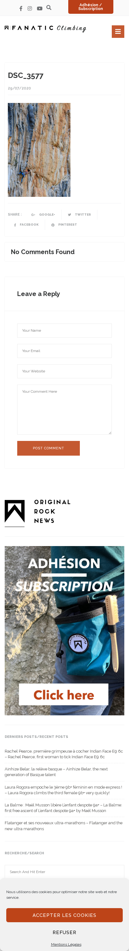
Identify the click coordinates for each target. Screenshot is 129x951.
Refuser (64, 932)
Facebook (29, 224)
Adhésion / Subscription (90, 7)
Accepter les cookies (64, 915)
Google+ (47, 214)
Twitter (82, 214)
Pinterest (67, 224)
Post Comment (48, 448)
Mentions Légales (66, 944)
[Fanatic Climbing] (45, 29)
